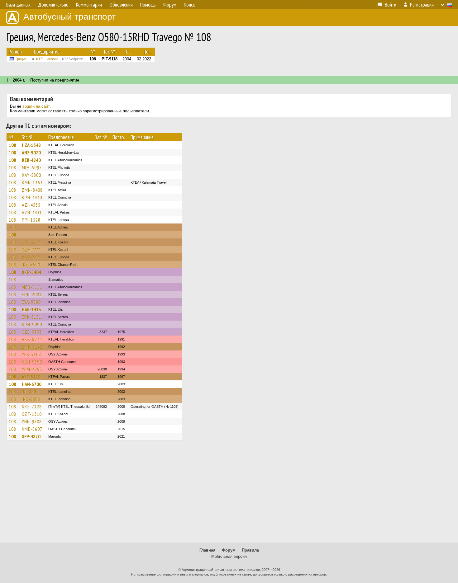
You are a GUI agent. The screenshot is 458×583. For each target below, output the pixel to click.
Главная (207, 550)
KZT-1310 (32, 414)
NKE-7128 (32, 406)
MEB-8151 (32, 287)
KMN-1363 (32, 182)
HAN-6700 (31, 384)
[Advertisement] (229, 494)
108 (12, 145)
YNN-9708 (32, 421)
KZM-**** (31, 250)
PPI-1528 (31, 220)
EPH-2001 (32, 294)
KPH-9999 (32, 324)
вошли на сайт (36, 106)
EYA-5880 (31, 302)
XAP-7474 (32, 257)
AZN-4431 (32, 212)
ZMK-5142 (32, 347)
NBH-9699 (32, 362)
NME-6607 (32, 429)
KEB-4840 (31, 160)
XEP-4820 (31, 436)
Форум (229, 550)
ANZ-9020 (31, 152)
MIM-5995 (32, 167)
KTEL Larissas (59, 59)
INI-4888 (30, 391)
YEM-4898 (32, 369)
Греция (21, 59)
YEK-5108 (31, 354)
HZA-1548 (31, 145)
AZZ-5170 (31, 377)
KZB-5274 (32, 242)
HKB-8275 (32, 339)
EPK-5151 (31, 317)
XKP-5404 (31, 272)
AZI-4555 (31, 205)
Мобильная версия (229, 556)
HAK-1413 (31, 309)
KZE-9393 (32, 332)
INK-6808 (31, 399)
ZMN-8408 (32, 190)
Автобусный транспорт (69, 16)
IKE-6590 (31, 264)
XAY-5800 (31, 175)
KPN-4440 (32, 197)
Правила (250, 550)
